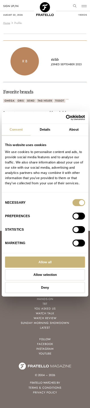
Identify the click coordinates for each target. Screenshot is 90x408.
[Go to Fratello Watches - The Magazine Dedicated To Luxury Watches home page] (45, 4)
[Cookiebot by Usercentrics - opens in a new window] (66, 117)
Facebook (45, 344)
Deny (45, 287)
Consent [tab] (16, 129)
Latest (45, 328)
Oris (21, 100)
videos (82, 15)
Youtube (45, 353)
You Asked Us (45, 308)
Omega (9, 100)
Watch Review (45, 318)
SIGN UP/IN (10, 6)
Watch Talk (45, 313)
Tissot (59, 100)
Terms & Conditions (45, 388)
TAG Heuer (45, 100)
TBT (45, 304)
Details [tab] (45, 129)
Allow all (45, 262)
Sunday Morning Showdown (45, 323)
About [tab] (74, 129)
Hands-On (45, 299)
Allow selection (45, 274)
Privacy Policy (45, 392)
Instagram (45, 349)
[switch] (79, 216)
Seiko (31, 100)
